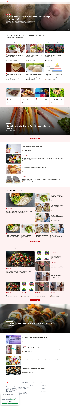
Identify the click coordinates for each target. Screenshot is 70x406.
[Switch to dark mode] (63, 2)
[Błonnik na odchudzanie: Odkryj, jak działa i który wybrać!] (35, 121)
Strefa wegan (25, 155)
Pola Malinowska (8, 327)
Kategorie (43, 380)
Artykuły (19, 380)
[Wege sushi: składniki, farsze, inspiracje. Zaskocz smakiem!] (35, 318)
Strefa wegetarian (9, 208)
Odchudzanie (9, 123)
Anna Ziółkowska (8, 130)
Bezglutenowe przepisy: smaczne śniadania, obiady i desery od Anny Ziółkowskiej (22, 393)
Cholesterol (8, 14)
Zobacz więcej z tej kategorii (34, 138)
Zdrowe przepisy (25, 176)
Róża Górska (31, 385)
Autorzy (31, 380)
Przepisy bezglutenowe (44, 391)
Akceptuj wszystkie (9, 403)
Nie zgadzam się (9, 401)
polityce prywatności (12, 399)
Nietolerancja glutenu (44, 382)
